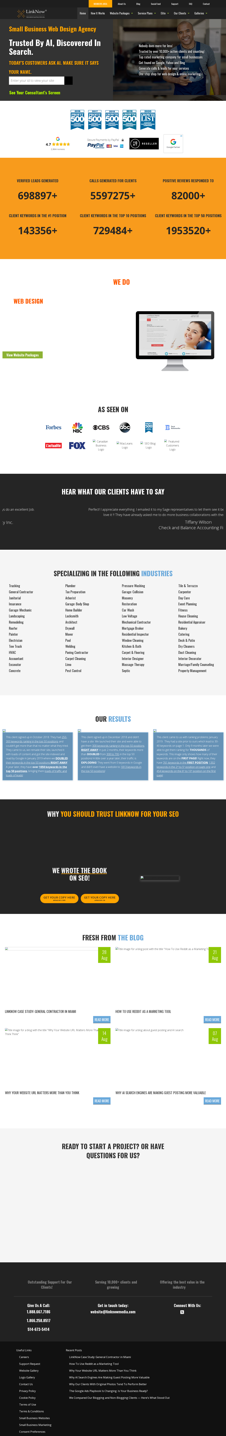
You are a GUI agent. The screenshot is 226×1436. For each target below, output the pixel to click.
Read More (102, 1019)
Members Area (100, 3)
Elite (163, 13)
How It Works (98, 13)
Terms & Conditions (31, 1411)
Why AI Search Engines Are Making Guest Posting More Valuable (160, 1092)
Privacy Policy (27, 1391)
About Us (122, 3)
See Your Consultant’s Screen (34, 92)
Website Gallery (29, 1370)
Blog (138, 3)
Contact (206, 3)
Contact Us (26, 1384)
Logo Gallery (27, 1377)
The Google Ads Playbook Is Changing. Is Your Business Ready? (108, 1391)
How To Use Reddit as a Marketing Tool (143, 1011)
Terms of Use (27, 1404)
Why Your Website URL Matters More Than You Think (42, 1092)
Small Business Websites (34, 1418)
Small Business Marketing (35, 1425)
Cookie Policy (27, 1398)
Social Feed (156, 3)
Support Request (29, 1364)
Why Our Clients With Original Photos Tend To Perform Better (108, 1384)
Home (83, 13)
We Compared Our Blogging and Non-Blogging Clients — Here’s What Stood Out (119, 1398)
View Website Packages (22, 354)
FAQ (190, 3)
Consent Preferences (32, 1432)
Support (174, 3)
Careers (24, 1357)
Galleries (199, 13)
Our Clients (180, 13)
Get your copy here (59, 898)
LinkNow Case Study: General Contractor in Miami (40, 1011)
